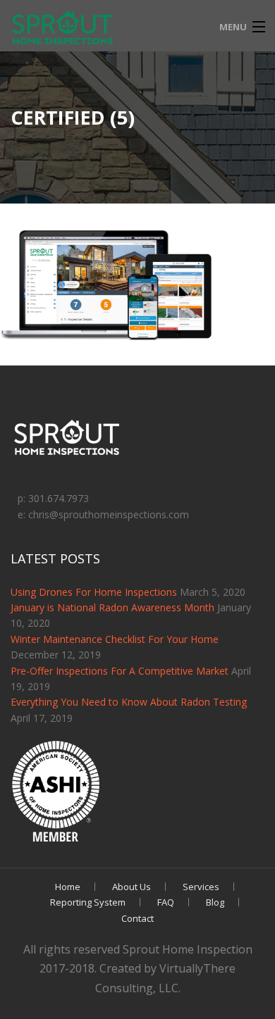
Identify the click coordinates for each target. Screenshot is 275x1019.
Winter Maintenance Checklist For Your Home (115, 639)
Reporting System (88, 902)
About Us (131, 886)
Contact (137, 918)
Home (67, 886)
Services (201, 886)
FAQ (165, 902)
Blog (215, 902)
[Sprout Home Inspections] (63, 28)
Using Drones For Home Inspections (94, 592)
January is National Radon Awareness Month (112, 607)
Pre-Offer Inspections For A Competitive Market (119, 670)
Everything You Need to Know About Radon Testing (129, 701)
